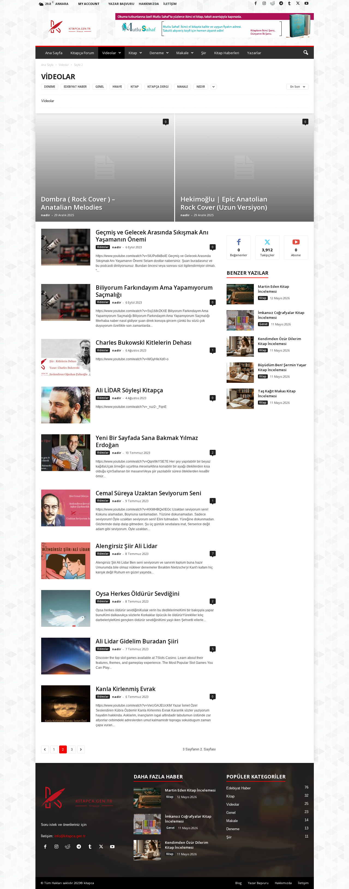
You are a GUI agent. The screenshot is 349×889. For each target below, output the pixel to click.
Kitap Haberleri (226, 52)
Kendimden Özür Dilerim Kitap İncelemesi (279, 341)
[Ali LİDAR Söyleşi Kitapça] (65, 405)
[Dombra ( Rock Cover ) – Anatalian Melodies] (104, 167)
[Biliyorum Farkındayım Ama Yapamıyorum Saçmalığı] (65, 302)
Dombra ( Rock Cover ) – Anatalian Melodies (78, 203)
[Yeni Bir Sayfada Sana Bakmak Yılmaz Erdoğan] (65, 452)
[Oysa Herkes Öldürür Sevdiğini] (65, 608)
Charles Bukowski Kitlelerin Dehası (143, 342)
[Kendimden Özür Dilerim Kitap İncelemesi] (240, 346)
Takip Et (267, 239)
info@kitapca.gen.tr (70, 836)
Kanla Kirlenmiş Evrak (125, 689)
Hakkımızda (149, 4)
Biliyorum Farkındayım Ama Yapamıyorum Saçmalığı (154, 291)
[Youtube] (306, 3)
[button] (306, 53)
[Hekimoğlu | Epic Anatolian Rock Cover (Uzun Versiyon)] (244, 167)
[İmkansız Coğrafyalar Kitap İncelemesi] (240, 320)
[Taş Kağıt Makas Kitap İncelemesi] (240, 399)
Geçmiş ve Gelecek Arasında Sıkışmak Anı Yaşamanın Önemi (152, 235)
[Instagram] (264, 3)
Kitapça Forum (82, 52)
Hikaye (117, 86)
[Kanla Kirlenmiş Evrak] (65, 703)
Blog (238, 883)
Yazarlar (254, 52)
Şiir (203, 52)
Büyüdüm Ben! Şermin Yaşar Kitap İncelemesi (282, 367)
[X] (298, 3)
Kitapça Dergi (158, 86)
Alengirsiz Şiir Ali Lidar (126, 546)
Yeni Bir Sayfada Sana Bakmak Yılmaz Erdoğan (147, 441)
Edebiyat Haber (75, 86)
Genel (99, 86)
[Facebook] (255, 3)
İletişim (170, 4)
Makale (182, 52)
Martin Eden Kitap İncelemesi (273, 289)
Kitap (133, 52)
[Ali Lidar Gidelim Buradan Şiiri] (65, 656)
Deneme (157, 52)
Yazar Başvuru (121, 4)
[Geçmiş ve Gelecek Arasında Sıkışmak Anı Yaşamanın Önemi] (65, 247)
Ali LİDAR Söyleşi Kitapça (129, 390)
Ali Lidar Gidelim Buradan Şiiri (137, 641)
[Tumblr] (289, 3)
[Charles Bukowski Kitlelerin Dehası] (65, 357)
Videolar (109, 52)
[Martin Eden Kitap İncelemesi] (240, 294)
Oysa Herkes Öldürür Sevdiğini (137, 593)
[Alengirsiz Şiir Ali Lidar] (65, 560)
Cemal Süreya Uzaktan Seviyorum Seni (148, 493)
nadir (45, 215)
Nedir (201, 86)
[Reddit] (272, 3)
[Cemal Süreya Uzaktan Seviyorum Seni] (65, 508)
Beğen (239, 239)
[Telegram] (281, 3)
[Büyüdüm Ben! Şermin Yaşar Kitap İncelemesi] (240, 372)
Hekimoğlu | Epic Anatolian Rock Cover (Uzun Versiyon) (223, 203)
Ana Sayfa (53, 52)
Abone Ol (296, 239)
